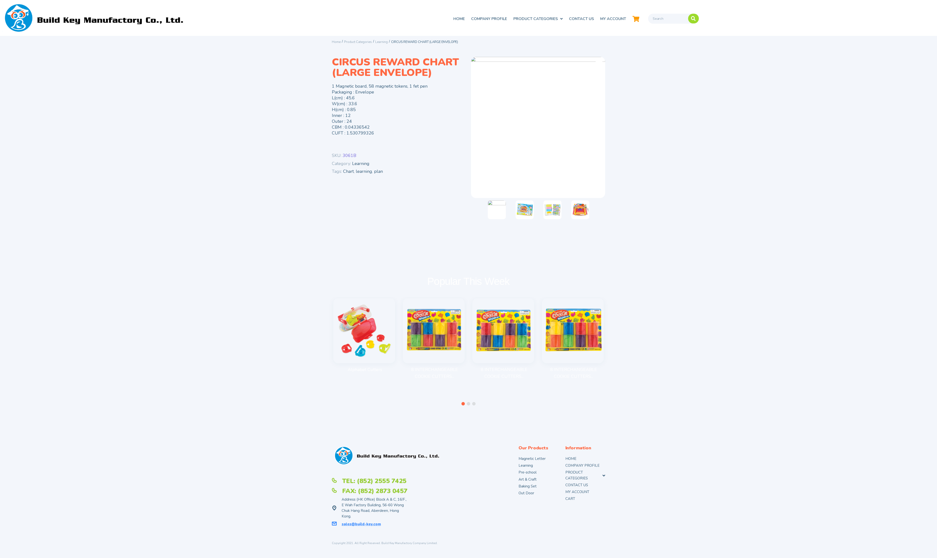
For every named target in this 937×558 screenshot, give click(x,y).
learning (364, 171)
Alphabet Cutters (365, 369)
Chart (348, 171)
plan (378, 171)
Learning (381, 42)
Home (336, 42)
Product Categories (358, 42)
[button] (463, 403)
